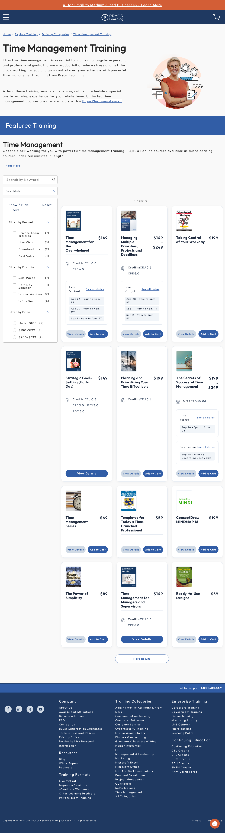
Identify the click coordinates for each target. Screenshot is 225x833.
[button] (215, 824)
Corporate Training (185, 707)
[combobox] (30, 180)
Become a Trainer (71, 716)
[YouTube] (40, 709)
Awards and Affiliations (76, 711)
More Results (142, 658)
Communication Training (132, 716)
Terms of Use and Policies (77, 733)
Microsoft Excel (126, 762)
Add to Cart (98, 334)
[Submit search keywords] (54, 179)
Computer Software (129, 720)
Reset (47, 205)
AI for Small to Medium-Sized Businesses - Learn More (112, 5)
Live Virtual (67, 780)
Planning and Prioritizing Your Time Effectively (135, 382)
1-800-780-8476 (211, 688)
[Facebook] (8, 709)
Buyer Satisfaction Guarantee (81, 728)
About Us (65, 707)
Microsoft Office (127, 766)
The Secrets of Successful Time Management (189, 382)
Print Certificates (184, 771)
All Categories (125, 796)
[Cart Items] (216, 19)
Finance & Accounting (130, 737)
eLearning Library (185, 720)
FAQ (62, 720)
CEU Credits (180, 750)
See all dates (95, 289)
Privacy (196, 820)
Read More (13, 165)
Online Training (183, 716)
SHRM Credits (182, 767)
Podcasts (65, 767)
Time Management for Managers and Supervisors (135, 599)
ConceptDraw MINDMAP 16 (188, 519)
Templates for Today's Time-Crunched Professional (133, 523)
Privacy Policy (69, 737)
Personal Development (131, 775)
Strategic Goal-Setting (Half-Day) (79, 382)
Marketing (122, 758)
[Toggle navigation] (6, 17)
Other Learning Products (77, 793)
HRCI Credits (181, 759)
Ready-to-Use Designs (188, 595)
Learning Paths (183, 733)
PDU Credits (180, 763)
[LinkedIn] (19, 709)
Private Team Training (75, 797)
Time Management (128, 792)
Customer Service (128, 724)
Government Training (187, 711)
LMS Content (181, 724)
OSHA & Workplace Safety (134, 771)
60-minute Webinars (74, 789)
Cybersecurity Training (131, 728)
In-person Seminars (73, 785)
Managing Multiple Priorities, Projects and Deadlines (131, 246)
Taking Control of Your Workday (190, 239)
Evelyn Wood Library (130, 733)
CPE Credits (180, 754)
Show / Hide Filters (19, 207)
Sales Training (125, 788)
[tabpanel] (112, 421)
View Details (75, 334)
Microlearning (182, 728)
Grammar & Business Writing (136, 741)
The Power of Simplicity (77, 595)
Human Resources (128, 745)
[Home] (112, 17)
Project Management (130, 779)
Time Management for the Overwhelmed (80, 243)
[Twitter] (30, 709)
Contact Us (67, 724)
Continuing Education (187, 746)
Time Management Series (77, 521)
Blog (62, 759)
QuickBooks (123, 783)
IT (116, 749)
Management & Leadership (134, 754)
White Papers (69, 763)
